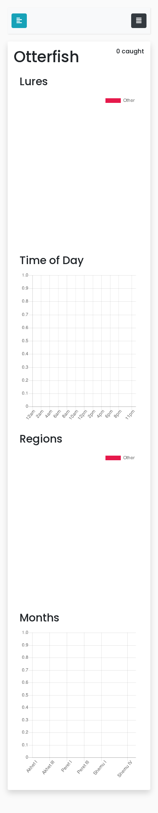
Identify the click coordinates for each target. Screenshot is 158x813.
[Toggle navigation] (138, 20)
